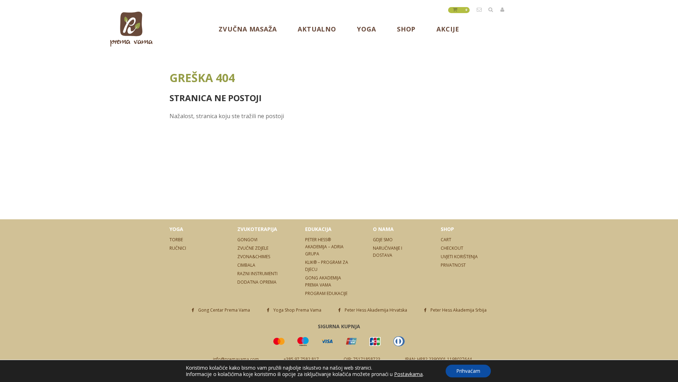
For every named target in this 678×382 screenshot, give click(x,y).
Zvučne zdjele (252, 248)
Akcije (447, 29)
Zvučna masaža (248, 29)
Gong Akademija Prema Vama (323, 281)
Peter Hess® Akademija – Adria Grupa (324, 247)
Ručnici (178, 248)
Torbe (176, 240)
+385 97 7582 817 (301, 359)
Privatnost (453, 265)
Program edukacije (326, 293)
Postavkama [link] (408, 374)
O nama (383, 229)
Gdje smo (383, 240)
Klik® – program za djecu (326, 265)
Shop (406, 29)
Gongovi (247, 240)
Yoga (366, 29)
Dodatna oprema (256, 282)
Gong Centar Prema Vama (224, 310)
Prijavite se (503, 9)
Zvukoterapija (257, 229)
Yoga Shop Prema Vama (297, 310)
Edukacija (318, 229)
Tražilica (491, 9)
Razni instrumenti (257, 274)
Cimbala (246, 265)
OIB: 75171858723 (362, 359)
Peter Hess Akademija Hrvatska (376, 310)
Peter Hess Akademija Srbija (458, 310)
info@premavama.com (479, 9)
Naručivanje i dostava (387, 251)
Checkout (452, 248)
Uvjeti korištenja (459, 257)
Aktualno (317, 29)
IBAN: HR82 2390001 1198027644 (438, 359)
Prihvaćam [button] (468, 370)
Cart (446, 240)
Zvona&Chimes (253, 257)
